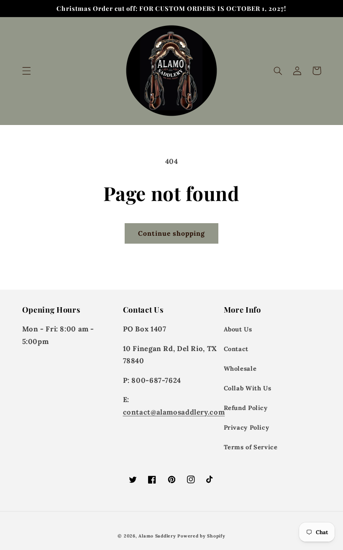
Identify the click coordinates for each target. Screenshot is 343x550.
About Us (238, 329)
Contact (236, 349)
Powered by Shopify (201, 536)
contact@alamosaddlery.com (174, 412)
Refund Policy (246, 408)
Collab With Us (247, 388)
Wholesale (240, 368)
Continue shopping (171, 233)
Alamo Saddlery (157, 536)
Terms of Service (251, 447)
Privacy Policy (246, 427)
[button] (26, 70)
